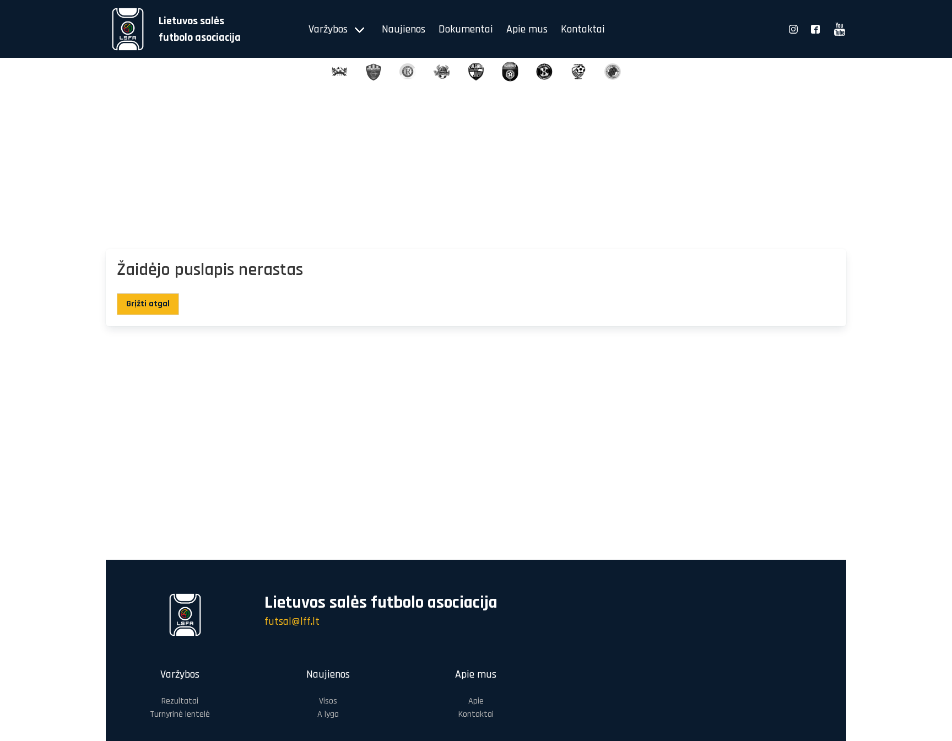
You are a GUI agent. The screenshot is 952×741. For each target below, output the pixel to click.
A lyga (328, 714)
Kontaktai (583, 29)
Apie (476, 701)
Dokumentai (466, 29)
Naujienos (403, 29)
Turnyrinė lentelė (180, 714)
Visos (328, 701)
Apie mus (527, 29)
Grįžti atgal (148, 304)
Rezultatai (179, 701)
